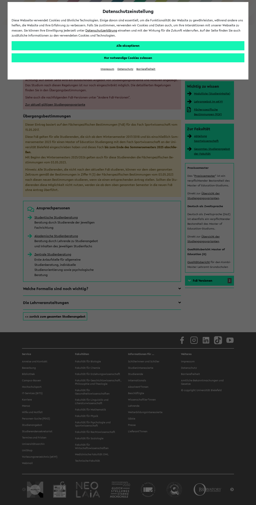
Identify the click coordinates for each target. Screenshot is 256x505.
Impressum (107, 69)
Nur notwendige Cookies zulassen (128, 58)
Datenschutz (125, 69)
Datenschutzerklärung (101, 30)
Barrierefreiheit (145, 69)
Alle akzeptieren (128, 45)
